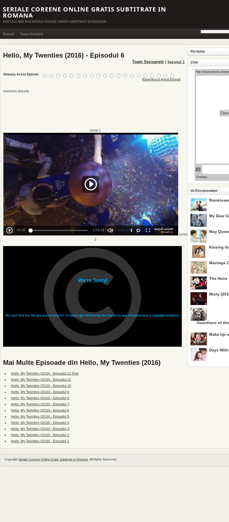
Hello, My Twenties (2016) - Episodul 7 (40, 404)
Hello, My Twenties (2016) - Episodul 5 (40, 417)
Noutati (8, 34)
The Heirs (218, 278)
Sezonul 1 (176, 62)
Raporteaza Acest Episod (161, 79)
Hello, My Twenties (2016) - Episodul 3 (40, 429)
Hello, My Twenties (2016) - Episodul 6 (40, 410)
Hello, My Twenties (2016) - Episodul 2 (40, 435)
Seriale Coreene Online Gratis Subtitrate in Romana (84, 12)
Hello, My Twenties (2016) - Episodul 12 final (44, 373)
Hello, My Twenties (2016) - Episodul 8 (40, 398)
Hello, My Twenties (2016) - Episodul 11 (41, 380)
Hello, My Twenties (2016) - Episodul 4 (40, 423)
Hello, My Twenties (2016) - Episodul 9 (40, 392)
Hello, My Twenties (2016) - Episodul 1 (40, 441)
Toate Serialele (31, 34)
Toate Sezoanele (148, 61)
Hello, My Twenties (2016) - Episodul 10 (41, 386)
